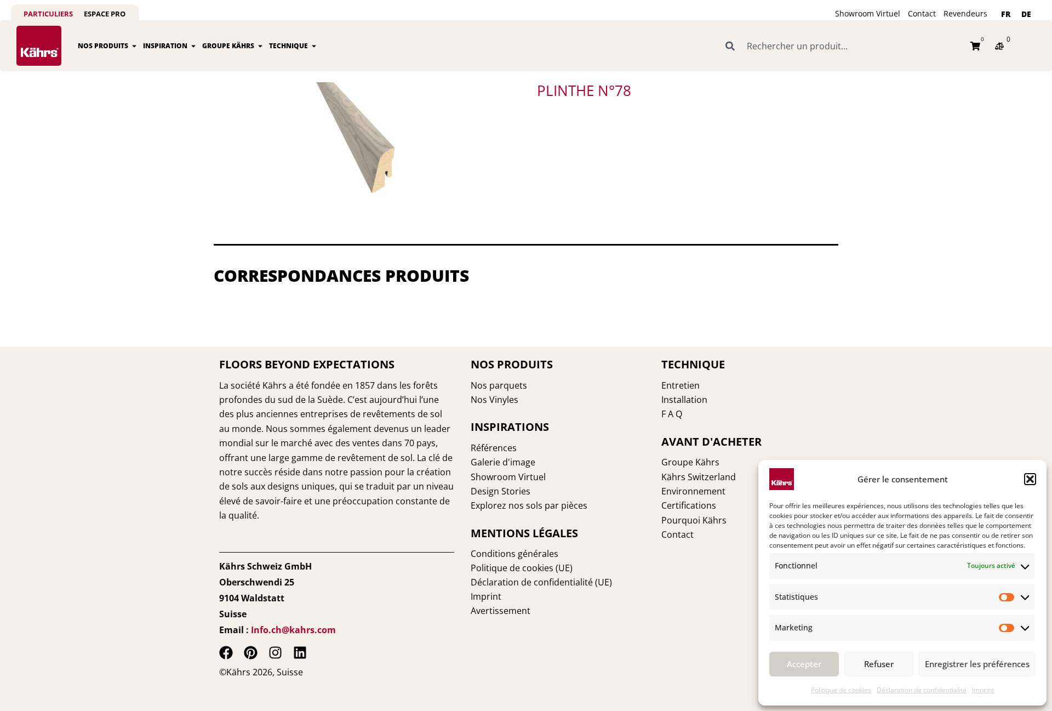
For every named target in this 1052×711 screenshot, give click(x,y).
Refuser (879, 663)
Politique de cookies (841, 690)
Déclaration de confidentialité (922, 690)
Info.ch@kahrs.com (293, 630)
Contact (922, 13)
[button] (1030, 479)
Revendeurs (965, 13)
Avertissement (500, 611)
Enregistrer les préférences (977, 663)
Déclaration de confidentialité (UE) (541, 582)
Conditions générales (514, 554)
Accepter (804, 663)
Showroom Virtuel (867, 13)
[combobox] (842, 46)
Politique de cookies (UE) (522, 568)
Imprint (983, 690)
